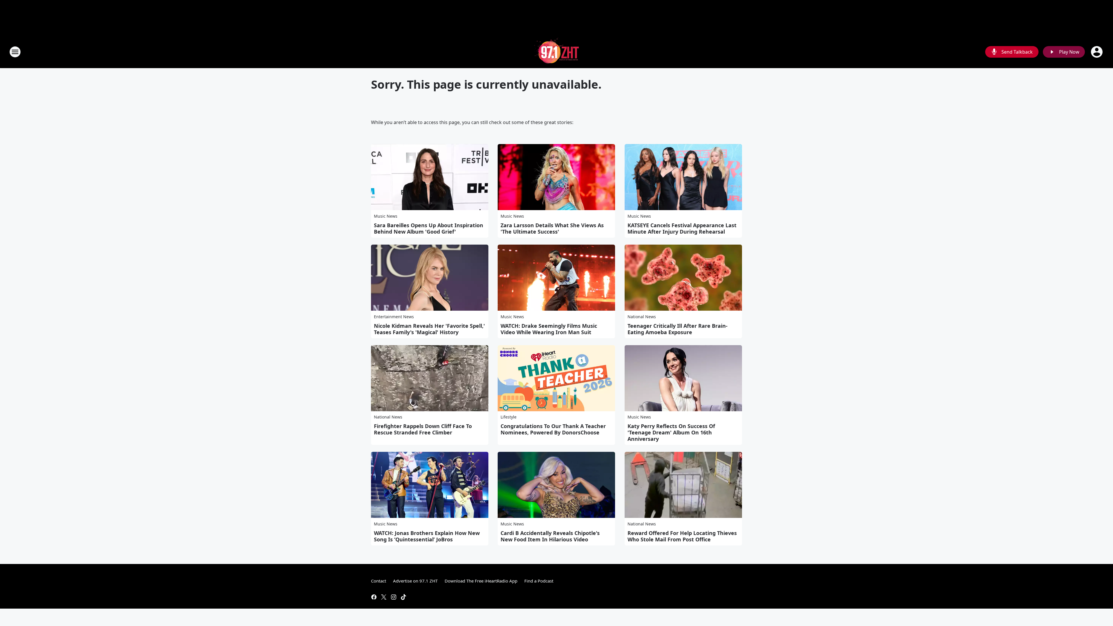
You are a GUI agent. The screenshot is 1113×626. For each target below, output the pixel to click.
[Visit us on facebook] (373, 597)
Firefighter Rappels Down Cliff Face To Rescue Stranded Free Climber (423, 429)
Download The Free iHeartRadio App (481, 581)
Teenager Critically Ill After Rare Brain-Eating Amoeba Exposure (678, 329)
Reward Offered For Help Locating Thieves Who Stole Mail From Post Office (682, 536)
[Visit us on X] (383, 597)
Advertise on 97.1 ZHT (415, 581)
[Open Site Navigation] (15, 52)
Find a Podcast (538, 581)
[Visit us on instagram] (393, 597)
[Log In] (1097, 52)
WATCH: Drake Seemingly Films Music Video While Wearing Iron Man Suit (549, 329)
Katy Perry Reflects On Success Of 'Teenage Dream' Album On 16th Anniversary (671, 432)
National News (642, 316)
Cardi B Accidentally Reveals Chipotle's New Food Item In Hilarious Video (550, 536)
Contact (378, 581)
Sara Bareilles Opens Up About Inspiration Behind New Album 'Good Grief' (428, 228)
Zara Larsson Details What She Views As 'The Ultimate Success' (552, 228)
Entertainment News (394, 316)
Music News (385, 216)
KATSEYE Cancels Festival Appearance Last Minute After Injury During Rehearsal (682, 228)
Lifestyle (509, 417)
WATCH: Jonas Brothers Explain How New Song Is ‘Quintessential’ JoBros (427, 536)
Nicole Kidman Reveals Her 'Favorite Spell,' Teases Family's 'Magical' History (429, 329)
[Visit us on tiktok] (403, 597)
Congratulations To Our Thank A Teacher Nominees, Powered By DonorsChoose (553, 429)
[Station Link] (556, 52)
